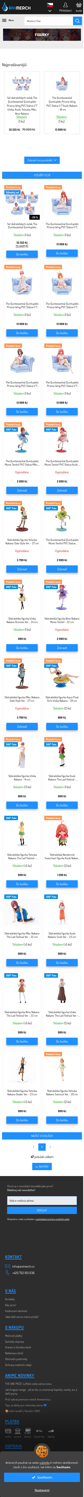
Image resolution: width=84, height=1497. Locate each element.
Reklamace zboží (14, 1353)
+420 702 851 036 (23, 1273)
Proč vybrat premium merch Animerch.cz (28, 1399)
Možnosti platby (13, 1335)
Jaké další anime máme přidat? (22, 1316)
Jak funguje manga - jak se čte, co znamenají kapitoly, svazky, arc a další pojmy (41, 1391)
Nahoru (44, 1166)
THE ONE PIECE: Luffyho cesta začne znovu (28, 1383)
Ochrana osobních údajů (18, 1365)
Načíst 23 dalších (42, 1136)
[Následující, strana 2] (42, 1147)
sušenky (45, 1463)
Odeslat (42, 1210)
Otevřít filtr (42, 175)
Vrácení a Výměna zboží (18, 1347)
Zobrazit (22, 490)
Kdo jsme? (10, 1305)
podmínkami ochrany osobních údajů (53, 1219)
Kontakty (10, 1299)
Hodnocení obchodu (16, 1311)
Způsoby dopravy (14, 1341)
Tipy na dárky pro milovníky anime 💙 (26, 1405)
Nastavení (42, 1490)
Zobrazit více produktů (40, 160)
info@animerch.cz (23, 1266)
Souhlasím (44, 1477)
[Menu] (6, 20)
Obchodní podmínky (16, 1359)
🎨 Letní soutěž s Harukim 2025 (22, 1411)
